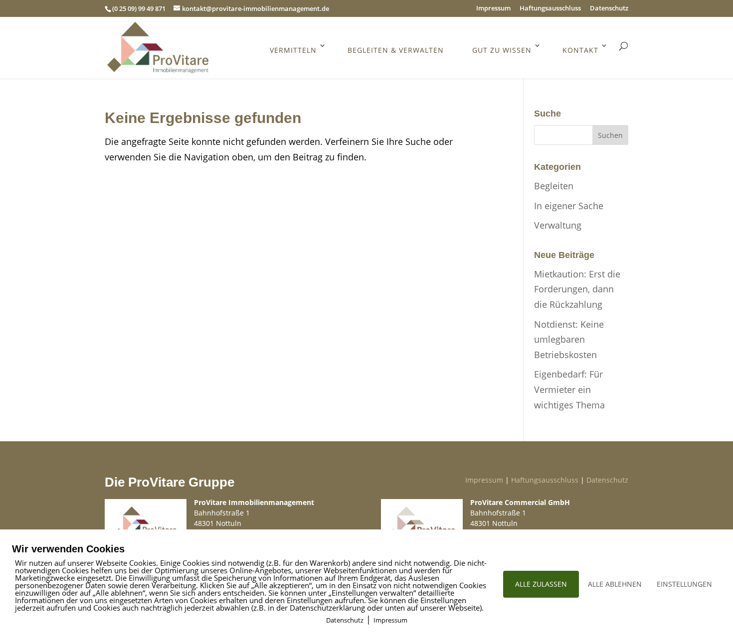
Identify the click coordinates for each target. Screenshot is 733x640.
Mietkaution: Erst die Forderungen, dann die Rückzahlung (577, 289)
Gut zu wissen (502, 50)
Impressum (493, 8)
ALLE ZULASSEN (541, 584)
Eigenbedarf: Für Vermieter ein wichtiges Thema (569, 389)
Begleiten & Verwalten (396, 50)
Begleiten (553, 186)
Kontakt (580, 50)
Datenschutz (609, 8)
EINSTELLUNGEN (684, 584)
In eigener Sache (568, 206)
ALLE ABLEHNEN (615, 584)
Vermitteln (293, 50)
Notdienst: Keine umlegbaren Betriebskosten (569, 339)
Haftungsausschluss (550, 8)
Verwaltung (557, 225)
